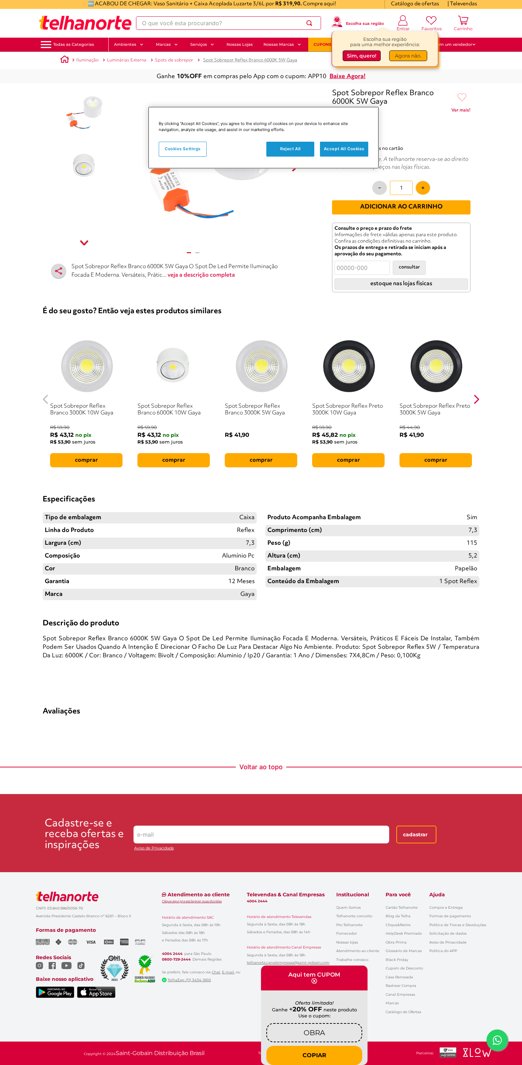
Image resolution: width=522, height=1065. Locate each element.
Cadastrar (415, 834)
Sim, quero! (361, 56)
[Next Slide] (476, 399)
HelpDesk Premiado (404, 933)
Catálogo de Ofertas (403, 1012)
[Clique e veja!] (461, 111)
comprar (86, 460)
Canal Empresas (400, 994)
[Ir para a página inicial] (85, 23)
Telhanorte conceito (354, 916)
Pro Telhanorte (349, 925)
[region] (263, 138)
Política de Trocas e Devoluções (457, 925)
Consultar (409, 267)
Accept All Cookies (344, 148)
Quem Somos (348, 907)
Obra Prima (396, 942)
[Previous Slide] (45, 399)
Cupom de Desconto (404, 968)
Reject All (290, 148)
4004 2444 (172, 954)
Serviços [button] (198, 44)
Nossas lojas (347, 942)
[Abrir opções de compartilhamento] (58, 271)
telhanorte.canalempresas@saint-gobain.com (288, 963)
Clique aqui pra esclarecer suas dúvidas (192, 901)
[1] (189, 252)
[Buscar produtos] (310, 23)
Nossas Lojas (240, 44)
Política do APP (443, 951)
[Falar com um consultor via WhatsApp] (497, 1040)
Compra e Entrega (446, 907)
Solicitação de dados (448, 933)
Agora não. (408, 56)
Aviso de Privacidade (154, 848)
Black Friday (397, 959)
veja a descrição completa (201, 275)
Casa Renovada (399, 977)
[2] (197, 252)
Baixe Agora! (348, 77)
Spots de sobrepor (174, 60)
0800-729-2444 (176, 959)
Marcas (392, 1003)
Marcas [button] (163, 44)
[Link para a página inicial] (65, 60)
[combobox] (228, 23)
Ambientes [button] (125, 44)
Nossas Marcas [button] (278, 44)
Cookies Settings (183, 148)
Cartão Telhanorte (402, 907)
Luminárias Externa (126, 60)
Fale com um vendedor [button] (448, 44)
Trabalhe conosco (352, 959)
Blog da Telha (398, 916)
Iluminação (87, 60)
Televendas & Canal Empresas (286, 894)
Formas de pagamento (450, 916)
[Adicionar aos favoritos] (462, 97)
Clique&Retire (398, 925)
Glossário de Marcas (404, 951)
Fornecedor (346, 933)
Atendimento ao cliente (357, 951)
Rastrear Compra (401, 985)
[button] (73, 44)
